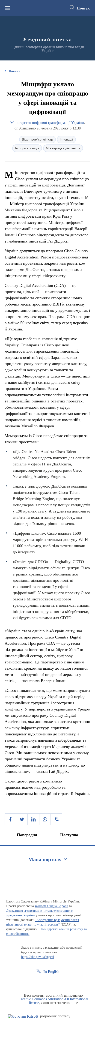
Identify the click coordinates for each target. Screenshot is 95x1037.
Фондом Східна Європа (51, 906)
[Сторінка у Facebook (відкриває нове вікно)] (39, 982)
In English (51, 972)
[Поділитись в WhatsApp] (44, 819)
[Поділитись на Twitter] (21, 819)
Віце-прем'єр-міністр (37, 139)
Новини (14, 71)
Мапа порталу (44, 859)
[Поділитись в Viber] (56, 819)
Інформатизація (27, 148)
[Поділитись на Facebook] (10, 819)
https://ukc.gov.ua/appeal (37, 957)
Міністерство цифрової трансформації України (47, 123)
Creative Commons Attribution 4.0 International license (53, 1001)
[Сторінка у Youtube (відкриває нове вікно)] (56, 982)
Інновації (66, 139)
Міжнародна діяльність (63, 148)
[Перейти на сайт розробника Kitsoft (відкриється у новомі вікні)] (23, 1016)
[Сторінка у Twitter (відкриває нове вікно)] (47, 982)
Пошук (83, 8)
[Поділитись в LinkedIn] (33, 819)
